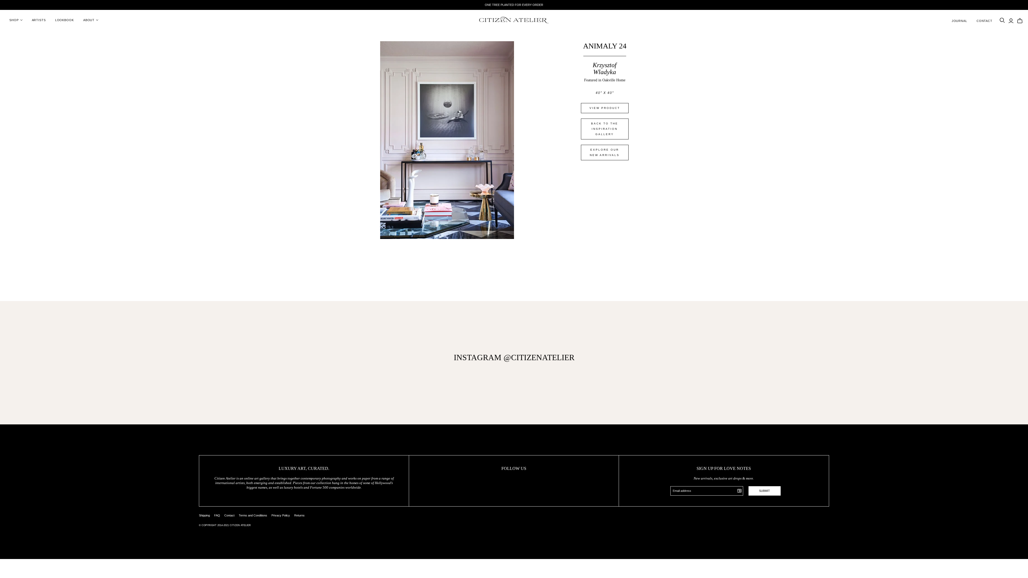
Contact (984, 20)
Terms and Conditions (253, 515)
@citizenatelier (539, 357)
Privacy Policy (280, 515)
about (89, 20)
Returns (299, 515)
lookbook (64, 20)
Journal (959, 20)
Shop (14, 20)
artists (39, 20)
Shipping (204, 515)
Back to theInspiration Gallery (604, 129)
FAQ (217, 515)
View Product (604, 108)
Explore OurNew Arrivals (604, 152)
